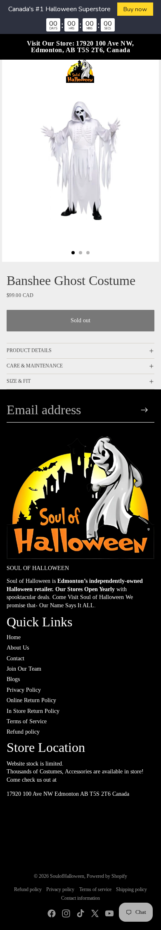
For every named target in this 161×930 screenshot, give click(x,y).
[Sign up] (144, 410)
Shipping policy (131, 889)
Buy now (135, 9)
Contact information (80, 898)
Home (14, 637)
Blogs (13, 679)
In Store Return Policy (33, 711)
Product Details (29, 350)
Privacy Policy (24, 690)
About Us (18, 648)
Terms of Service (27, 721)
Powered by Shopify (107, 876)
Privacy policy (60, 889)
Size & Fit (19, 381)
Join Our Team (24, 669)
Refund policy (23, 732)
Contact (15, 658)
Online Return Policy (31, 700)
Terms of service (95, 889)
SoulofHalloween (67, 876)
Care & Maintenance (35, 366)
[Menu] (9, 71)
